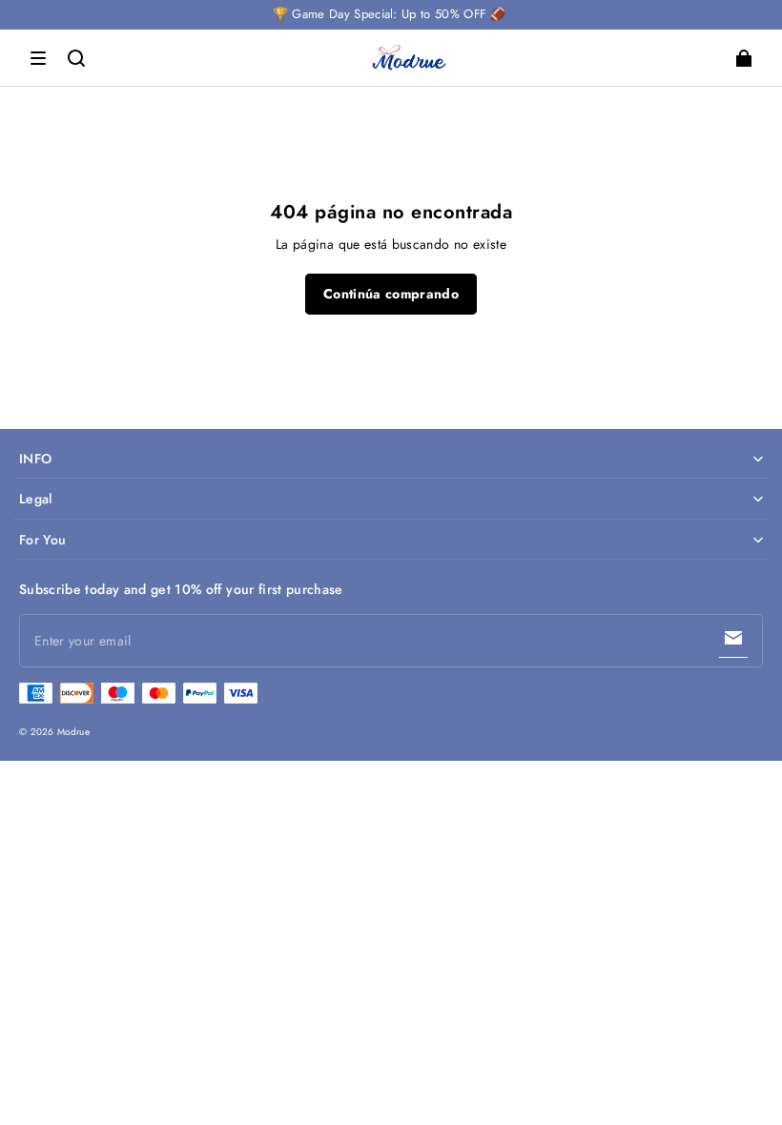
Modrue (73, 732)
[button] (38, 58)
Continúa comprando (391, 293)
